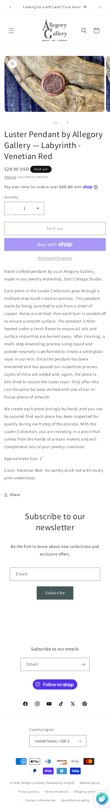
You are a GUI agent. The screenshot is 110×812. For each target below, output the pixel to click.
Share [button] (15, 494)
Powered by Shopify (60, 783)
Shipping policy (85, 791)
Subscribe (55, 592)
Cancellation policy (75, 800)
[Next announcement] (99, 7)
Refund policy (90, 783)
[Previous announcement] (10, 7)
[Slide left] (42, 122)
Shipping (10, 177)
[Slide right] (67, 122)
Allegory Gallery (33, 783)
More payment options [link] (55, 258)
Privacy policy (28, 791)
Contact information (40, 800)
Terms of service (56, 791)
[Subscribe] (83, 664)
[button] (11, 30)
